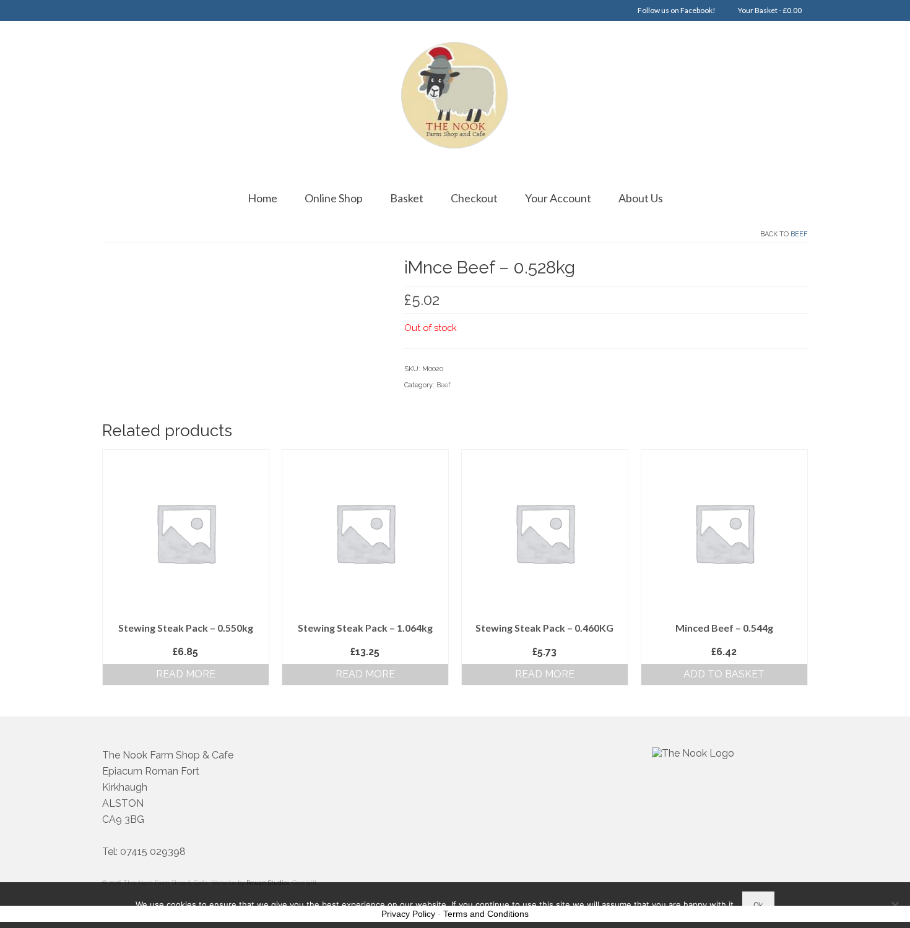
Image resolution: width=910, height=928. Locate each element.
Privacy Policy (408, 914)
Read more (185, 674)
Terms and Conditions (486, 914)
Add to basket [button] (724, 674)
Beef (799, 234)
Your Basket (769, 10)
